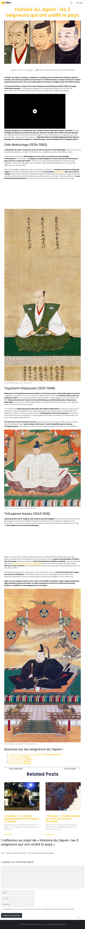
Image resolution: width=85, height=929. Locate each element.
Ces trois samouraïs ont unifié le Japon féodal (35, 754)
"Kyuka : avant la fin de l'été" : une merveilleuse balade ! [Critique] (29, 853)
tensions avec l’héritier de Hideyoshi (27, 563)
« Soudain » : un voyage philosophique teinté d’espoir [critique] (21, 818)
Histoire (54, 70)
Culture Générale (44, 70)
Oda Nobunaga (19, 757)
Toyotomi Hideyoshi (21, 759)
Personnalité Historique (65, 70)
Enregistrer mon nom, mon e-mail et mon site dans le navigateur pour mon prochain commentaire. (39, 909)
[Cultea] (6, 3)
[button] (71, 3)
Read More (8, 834)
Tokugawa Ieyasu (20, 761)
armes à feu (59, 172)
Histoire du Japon (20, 763)
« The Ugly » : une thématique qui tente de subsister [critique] (63, 818)
